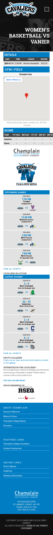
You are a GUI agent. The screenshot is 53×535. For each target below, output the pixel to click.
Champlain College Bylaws (14, 421)
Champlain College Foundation (16, 444)
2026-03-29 (26, 281)
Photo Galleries (9, 466)
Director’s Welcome (11, 412)
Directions (7, 426)
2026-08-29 (26, 196)
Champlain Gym (25, 74)
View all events (12, 269)
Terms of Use (32, 526)
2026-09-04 (26, 250)
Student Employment (12, 448)
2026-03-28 (26, 335)
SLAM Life (7, 471)
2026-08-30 (26, 214)
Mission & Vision (10, 416)
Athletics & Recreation (12, 476)
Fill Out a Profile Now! (14, 380)
